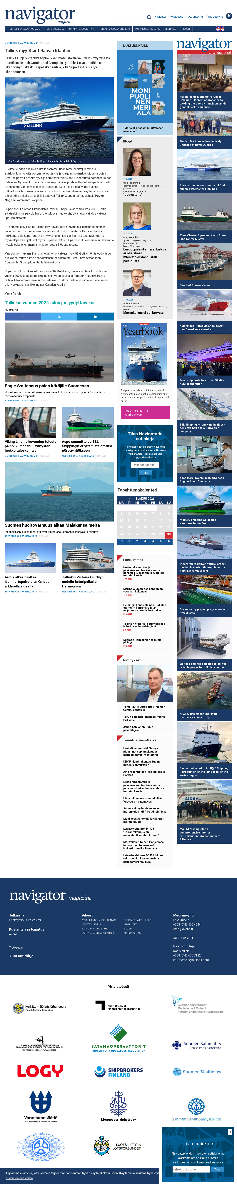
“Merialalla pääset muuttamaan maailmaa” (143, 130)
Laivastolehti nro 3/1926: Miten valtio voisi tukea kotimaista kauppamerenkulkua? (143, 858)
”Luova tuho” (133, 195)
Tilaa (145, 472)
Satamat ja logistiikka (81, 29)
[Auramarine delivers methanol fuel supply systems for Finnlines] (204, 165)
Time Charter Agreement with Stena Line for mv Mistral (203, 237)
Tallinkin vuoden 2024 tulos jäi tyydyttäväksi (49, 302)
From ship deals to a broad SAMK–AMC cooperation (202, 382)
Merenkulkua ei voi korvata (143, 313)
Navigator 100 (15, 34)
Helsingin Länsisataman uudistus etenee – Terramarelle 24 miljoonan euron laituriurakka (144, 608)
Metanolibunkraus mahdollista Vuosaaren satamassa (143, 800)
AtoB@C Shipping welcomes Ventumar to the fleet (198, 521)
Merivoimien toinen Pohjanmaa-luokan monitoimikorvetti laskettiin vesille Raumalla (144, 845)
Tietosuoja (16, 947)
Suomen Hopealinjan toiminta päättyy (142, 641)
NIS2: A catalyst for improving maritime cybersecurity (199, 715)
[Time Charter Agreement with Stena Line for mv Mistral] (204, 212)
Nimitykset (171, 29)
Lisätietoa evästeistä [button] (19, 1178)
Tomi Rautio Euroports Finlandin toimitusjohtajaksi (144, 708)
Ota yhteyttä (195, 16)
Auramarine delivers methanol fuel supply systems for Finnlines (202, 187)
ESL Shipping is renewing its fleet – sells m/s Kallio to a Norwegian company (203, 428)
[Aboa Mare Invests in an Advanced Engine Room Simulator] (204, 455)
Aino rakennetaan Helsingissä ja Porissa (144, 773)
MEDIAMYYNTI (183, 938)
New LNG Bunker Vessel (195, 285)
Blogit (186, 29)
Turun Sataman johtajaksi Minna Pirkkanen (144, 718)
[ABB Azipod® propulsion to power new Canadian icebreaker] (204, 306)
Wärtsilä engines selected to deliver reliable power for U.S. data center (203, 665)
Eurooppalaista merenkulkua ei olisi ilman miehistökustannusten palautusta (144, 255)
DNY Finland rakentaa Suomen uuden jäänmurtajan (142, 763)
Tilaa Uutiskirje (21, 956)
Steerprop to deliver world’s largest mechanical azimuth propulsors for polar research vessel (203, 567)
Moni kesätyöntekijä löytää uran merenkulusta (143, 820)
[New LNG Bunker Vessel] (204, 262)
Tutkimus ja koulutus (147, 29)
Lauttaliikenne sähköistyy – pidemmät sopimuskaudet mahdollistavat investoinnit (140, 752)
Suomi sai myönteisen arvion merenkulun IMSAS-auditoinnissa (144, 810)
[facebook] (23, 317)
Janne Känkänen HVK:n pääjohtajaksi (138, 728)
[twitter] (59, 317)
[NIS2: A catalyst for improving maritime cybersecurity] (204, 691)
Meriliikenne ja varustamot (25, 29)
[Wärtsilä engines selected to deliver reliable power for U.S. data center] (204, 638)
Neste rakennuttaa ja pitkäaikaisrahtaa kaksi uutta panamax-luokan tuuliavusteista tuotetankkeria (143, 571)
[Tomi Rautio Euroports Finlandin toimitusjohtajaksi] (145, 684)
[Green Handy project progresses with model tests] (204, 590)
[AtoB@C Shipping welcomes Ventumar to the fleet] (204, 501)
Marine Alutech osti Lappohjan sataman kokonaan (143, 590)
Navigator (160, 16)
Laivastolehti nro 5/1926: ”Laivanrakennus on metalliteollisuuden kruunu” (141, 832)
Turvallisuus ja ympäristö (114, 29)
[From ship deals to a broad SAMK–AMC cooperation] (204, 355)
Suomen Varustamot (131, 246)
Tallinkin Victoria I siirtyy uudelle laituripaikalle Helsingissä (144, 625)
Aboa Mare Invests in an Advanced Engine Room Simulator (202, 479)
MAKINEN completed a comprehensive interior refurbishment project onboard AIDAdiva (200, 834)
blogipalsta (141, 191)
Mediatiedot (177, 16)
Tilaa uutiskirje (214, 16)
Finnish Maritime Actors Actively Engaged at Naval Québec (200, 143)
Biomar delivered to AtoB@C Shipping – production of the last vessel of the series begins (204, 772)
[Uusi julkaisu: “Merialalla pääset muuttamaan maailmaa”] (145, 87)
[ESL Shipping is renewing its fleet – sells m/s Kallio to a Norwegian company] (204, 404)
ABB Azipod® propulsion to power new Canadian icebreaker (201, 327)
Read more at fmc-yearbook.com (137, 412)
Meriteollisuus (55, 29)
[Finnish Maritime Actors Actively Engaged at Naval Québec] (204, 124)
